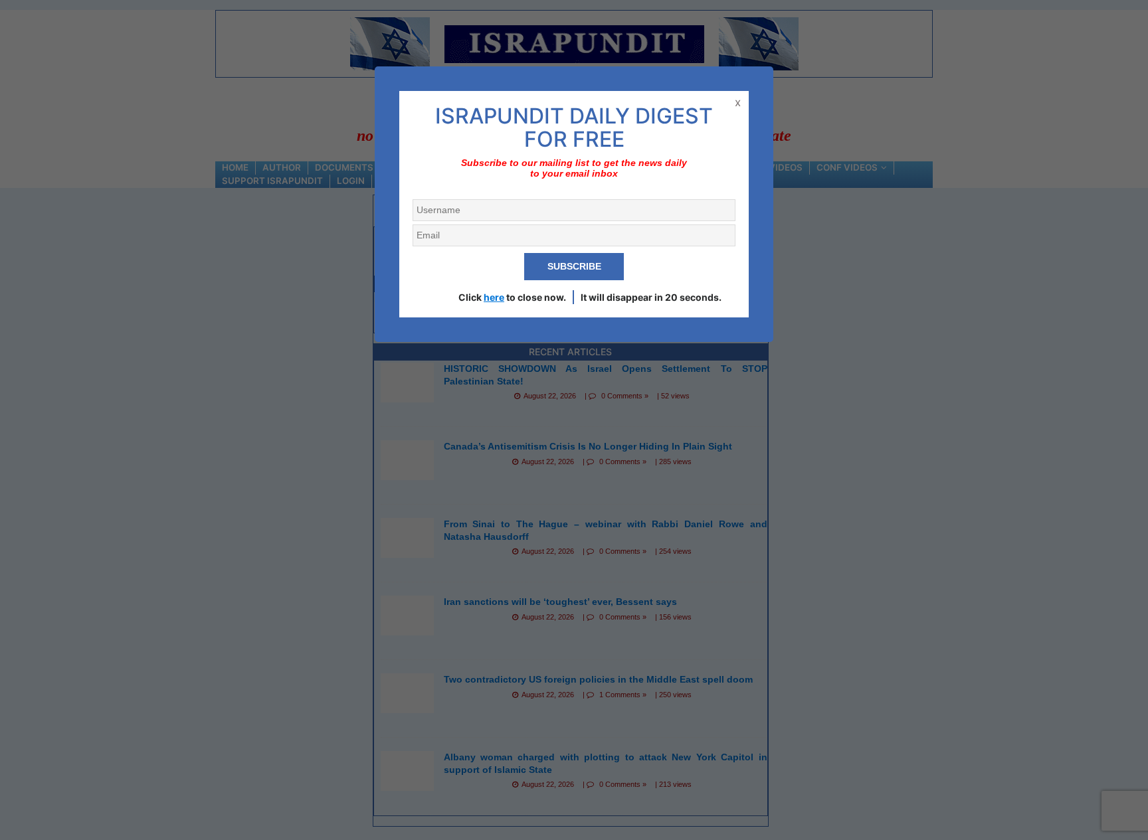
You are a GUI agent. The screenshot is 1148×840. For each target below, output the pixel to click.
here (494, 297)
